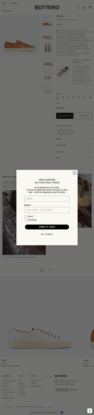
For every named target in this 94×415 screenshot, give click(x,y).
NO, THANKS (47, 234)
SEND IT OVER (47, 227)
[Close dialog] (74, 173)
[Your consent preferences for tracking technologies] (89, 410)
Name (27, 205)
